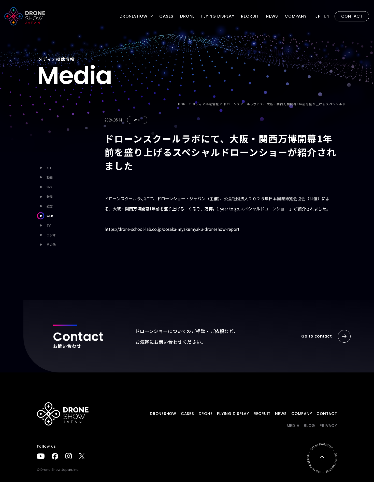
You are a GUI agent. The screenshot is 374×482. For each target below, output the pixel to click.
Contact (327, 413)
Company (296, 16)
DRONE (187, 16)
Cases (166, 16)
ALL (49, 168)
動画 (50, 177)
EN (326, 16)
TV (49, 225)
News (272, 16)
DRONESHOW (163, 413)
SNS (49, 187)
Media (293, 425)
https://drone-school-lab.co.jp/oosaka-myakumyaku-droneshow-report (172, 229)
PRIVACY (328, 425)
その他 (51, 244)
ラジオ (51, 235)
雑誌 (50, 206)
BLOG (309, 425)
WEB (50, 215)
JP (318, 16)
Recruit (250, 16)
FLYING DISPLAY (217, 16)
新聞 (50, 196)
